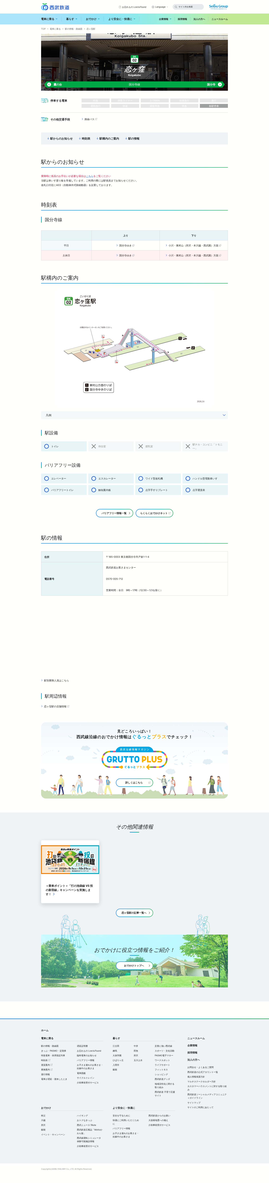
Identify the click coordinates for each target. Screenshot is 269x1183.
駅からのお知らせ (61, 138)
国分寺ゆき (127, 245)
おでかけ (91, 19)
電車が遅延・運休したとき (54, 1079)
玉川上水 (138, 1060)
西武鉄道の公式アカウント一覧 (202, 1072)
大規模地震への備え (158, 1120)
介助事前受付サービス (88, 1082)
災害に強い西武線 (163, 1046)
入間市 (116, 1065)
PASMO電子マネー (164, 1055)
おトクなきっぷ (84, 1120)
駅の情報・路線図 (73, 28)
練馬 (115, 1050)
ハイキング (82, 1115)
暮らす (70, 19)
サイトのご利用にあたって (200, 1107)
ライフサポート (162, 1065)
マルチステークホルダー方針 (201, 1081)
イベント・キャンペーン (53, 1134)
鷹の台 (54, 84)
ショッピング (161, 1074)
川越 (43, 1120)
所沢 (136, 1055)
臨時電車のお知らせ (87, 1055)
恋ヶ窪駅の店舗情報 (57, 706)
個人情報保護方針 (196, 1076)
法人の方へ (199, 19)
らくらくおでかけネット (154, 513)
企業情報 (163, 19)
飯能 (115, 1069)
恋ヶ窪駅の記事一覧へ (134, 912)
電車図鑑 (81, 1073)
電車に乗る (47, 19)
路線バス (91, 119)
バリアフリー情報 (85, 1060)
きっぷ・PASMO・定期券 (53, 1050)
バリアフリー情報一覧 (114, 513)
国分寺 (214, 84)
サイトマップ (194, 1102)
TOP (43, 28)
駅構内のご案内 (109, 138)
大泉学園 (117, 1055)
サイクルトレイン (85, 1077)
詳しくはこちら (134, 782)
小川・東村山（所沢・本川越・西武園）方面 (195, 245)
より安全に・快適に (120, 19)
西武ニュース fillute (86, 1125)
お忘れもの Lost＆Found (134, 7)
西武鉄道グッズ (162, 1079)
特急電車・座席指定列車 (53, 1055)
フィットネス (161, 1069)
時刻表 (86, 138)
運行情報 (45, 1074)
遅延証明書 (82, 1046)
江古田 (116, 1046)
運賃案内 (47, 1065)
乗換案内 (47, 1069)
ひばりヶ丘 (118, 1060)
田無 (136, 1050)
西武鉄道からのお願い (159, 1115)
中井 (136, 1046)
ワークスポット (162, 1060)
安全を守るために (121, 1115)
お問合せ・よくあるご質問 (200, 1067)
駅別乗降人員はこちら (56, 680)
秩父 (43, 1115)
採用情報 (182, 19)
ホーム (45, 1030)
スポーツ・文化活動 (164, 1050)
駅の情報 (133, 138)
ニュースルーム (220, 19)
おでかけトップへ (134, 965)
